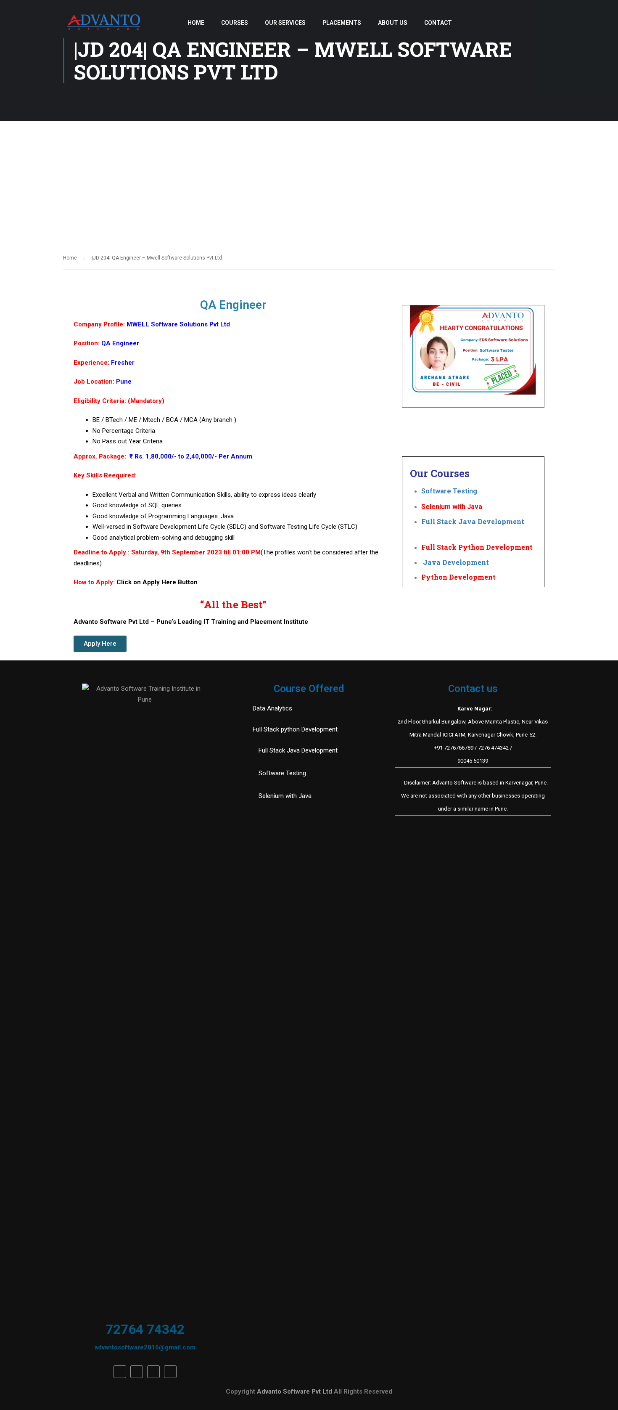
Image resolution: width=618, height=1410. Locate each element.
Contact (438, 22)
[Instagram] (170, 1371)
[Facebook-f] (120, 1371)
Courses (234, 22)
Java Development (455, 562)
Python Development (458, 576)
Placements (341, 22)
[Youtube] (153, 1371)
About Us (392, 22)
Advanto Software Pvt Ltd (295, 1391)
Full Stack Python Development (477, 547)
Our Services (285, 22)
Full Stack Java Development (472, 521)
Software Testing (456, 491)
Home (196, 22)
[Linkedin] (136, 1371)
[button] (100, 644)
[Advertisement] (309, 184)
